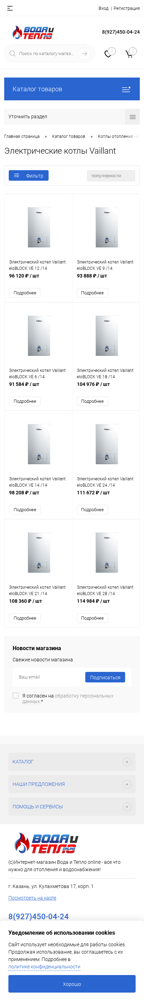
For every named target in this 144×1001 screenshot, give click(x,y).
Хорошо (72, 984)
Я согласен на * (68, 698)
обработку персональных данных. (68, 698)
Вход (103, 8)
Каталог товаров (37, 89)
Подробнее (25, 292)
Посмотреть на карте (32, 898)
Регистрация (127, 8)
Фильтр (34, 176)
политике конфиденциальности (44, 966)
